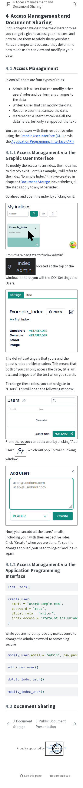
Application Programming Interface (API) (42, 141)
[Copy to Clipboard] (75, 664)
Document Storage (35, 181)
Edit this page (33, 776)
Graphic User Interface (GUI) (42, 135)
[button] (8, 4)
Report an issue (60, 776)
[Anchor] (61, 67)
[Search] (71, 4)
